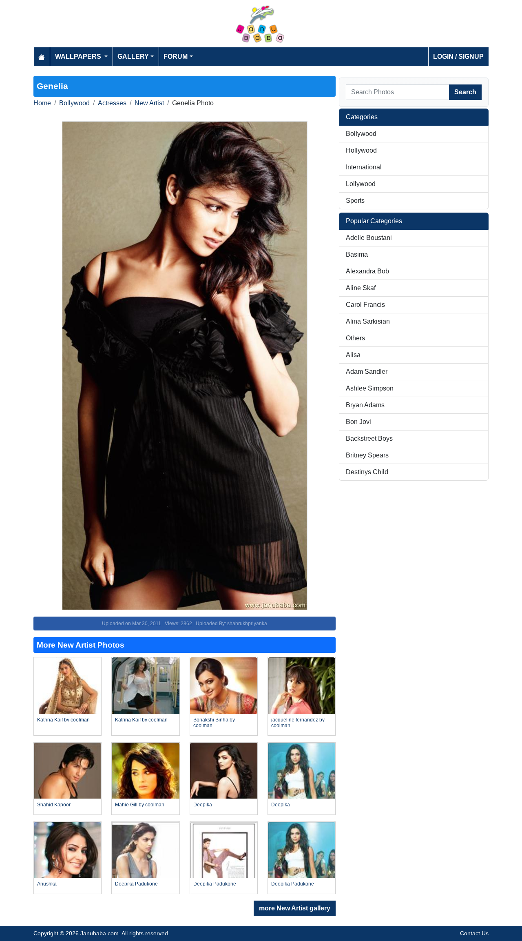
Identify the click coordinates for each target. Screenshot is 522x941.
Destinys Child (367, 471)
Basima (357, 254)
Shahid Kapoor (54, 805)
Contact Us (474, 933)
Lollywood (361, 183)
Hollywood (361, 150)
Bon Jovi (358, 421)
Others (355, 338)
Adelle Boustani (369, 237)
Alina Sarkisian (368, 321)
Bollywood (74, 103)
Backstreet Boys (369, 438)
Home (42, 103)
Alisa (353, 354)
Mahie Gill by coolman (139, 805)
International (364, 167)
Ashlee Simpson (370, 388)
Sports (355, 200)
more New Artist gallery (294, 908)
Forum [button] (176, 56)
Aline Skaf (361, 287)
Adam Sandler (366, 371)
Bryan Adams (365, 405)
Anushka (47, 884)
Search (465, 92)
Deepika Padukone (136, 884)
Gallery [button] (133, 56)
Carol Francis (365, 304)
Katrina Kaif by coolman (63, 720)
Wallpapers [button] (79, 56)
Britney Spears (367, 455)
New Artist (149, 103)
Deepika (202, 805)
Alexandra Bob (367, 271)
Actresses (112, 103)
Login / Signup (458, 56)
